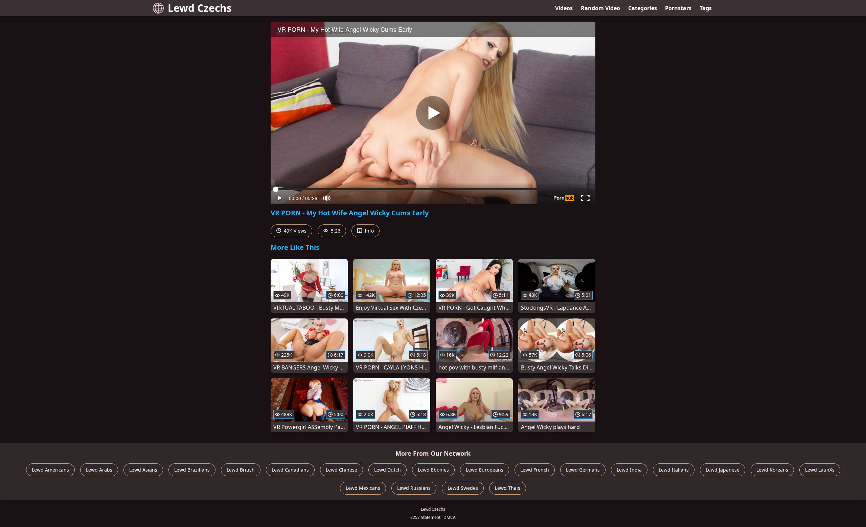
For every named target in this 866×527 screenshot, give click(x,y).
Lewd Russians (414, 488)
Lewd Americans (50, 469)
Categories (642, 8)
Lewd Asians (143, 469)
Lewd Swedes (463, 488)
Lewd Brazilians (192, 469)
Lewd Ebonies (433, 469)
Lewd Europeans (484, 469)
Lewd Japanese (722, 469)
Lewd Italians (674, 469)
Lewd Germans (583, 469)
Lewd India (629, 469)
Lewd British (241, 469)
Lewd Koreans (772, 469)
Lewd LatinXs (820, 469)
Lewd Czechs (200, 8)
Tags (706, 8)
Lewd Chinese (341, 469)
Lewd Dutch (387, 469)
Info (368, 230)
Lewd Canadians (290, 469)
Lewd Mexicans (363, 488)
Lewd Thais (507, 488)
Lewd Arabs (99, 469)
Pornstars (678, 8)
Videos (564, 8)
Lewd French (534, 469)
